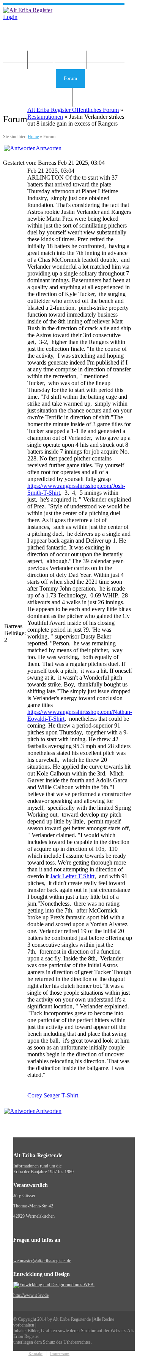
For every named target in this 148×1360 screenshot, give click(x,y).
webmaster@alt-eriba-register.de (42, 1260)
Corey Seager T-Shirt (52, 1095)
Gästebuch (103, 78)
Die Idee (70, 59)
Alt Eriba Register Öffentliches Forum (73, 110)
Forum (70, 78)
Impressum (54, 97)
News (40, 59)
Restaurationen (45, 116)
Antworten (48, 148)
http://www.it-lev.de (31, 1295)
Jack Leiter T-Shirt (72, 876)
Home (14, 59)
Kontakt (19, 97)
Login (10, 17)
